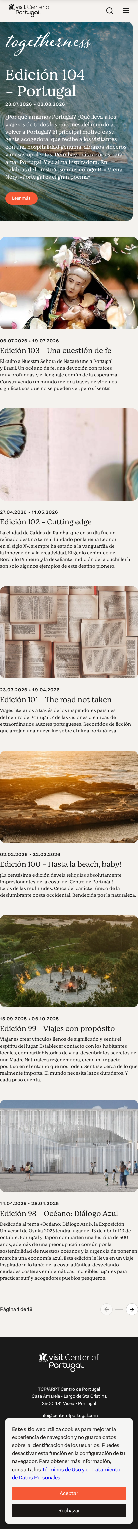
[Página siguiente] (132, 1309)
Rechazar (69, 1510)
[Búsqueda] (110, 10)
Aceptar (69, 1493)
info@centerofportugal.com (69, 1415)
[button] (126, 10)
